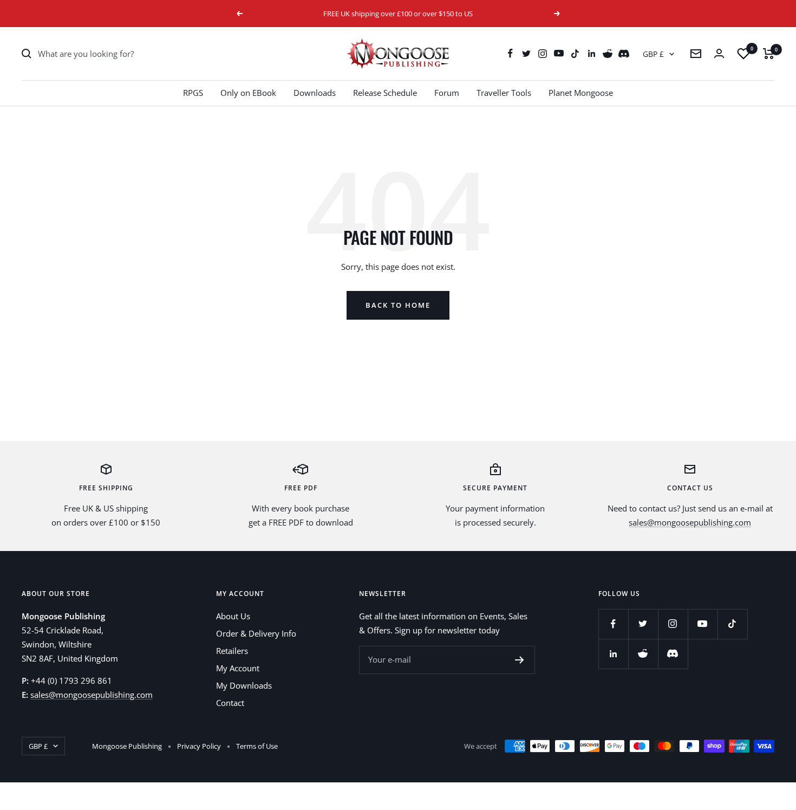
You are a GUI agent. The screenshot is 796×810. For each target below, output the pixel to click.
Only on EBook (248, 92)
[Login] (719, 53)
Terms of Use (257, 746)
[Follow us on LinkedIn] (591, 54)
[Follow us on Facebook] (510, 54)
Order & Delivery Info (256, 633)
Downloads (314, 92)
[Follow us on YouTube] (559, 54)
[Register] (519, 660)
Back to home (398, 305)
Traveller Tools (504, 92)
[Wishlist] (743, 53)
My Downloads (244, 685)
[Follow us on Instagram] (542, 54)
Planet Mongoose (581, 92)
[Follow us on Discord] (624, 54)
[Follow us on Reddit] (607, 54)
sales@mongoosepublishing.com (690, 522)
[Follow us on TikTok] (575, 54)
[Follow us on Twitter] (526, 54)
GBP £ (653, 54)
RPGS (193, 92)
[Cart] (768, 53)
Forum (446, 92)
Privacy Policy (199, 746)
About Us (233, 616)
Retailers (232, 650)
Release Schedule (385, 92)
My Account (237, 668)
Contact (230, 702)
